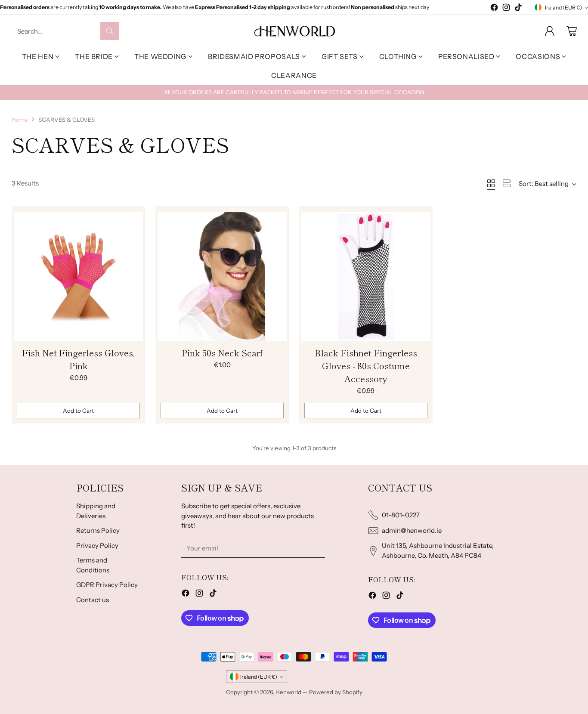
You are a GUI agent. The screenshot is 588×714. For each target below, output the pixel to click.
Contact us (92, 600)
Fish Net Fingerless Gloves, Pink (78, 359)
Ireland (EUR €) (563, 7)
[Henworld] (294, 30)
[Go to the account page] (550, 31)
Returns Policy (98, 530)
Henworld (288, 692)
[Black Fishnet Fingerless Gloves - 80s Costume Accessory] (366, 276)
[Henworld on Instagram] (506, 9)
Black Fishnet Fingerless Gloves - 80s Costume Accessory (366, 365)
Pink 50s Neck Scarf (222, 352)
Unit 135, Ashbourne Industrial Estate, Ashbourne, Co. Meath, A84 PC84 (438, 550)
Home (20, 119)
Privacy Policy (97, 545)
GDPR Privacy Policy (107, 585)
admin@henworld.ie (412, 530)
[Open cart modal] (571, 31)
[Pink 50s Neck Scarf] (222, 276)
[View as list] (506, 183)
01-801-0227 (401, 515)
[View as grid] (491, 183)
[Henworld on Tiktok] (518, 9)
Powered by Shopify (335, 692)
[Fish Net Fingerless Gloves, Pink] (78, 276)
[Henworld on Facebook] (494, 9)
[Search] (109, 31)
